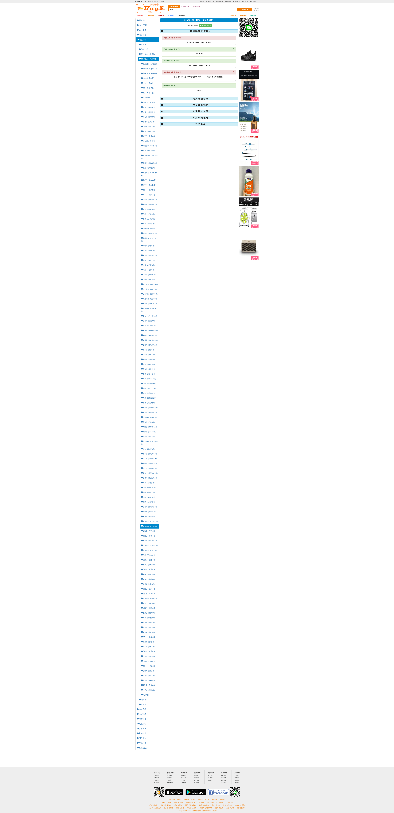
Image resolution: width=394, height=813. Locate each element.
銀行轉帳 (210, 778)
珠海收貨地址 (205, 25)
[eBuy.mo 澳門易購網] (150, 9)
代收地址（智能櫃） (149, 59)
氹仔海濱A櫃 (148, 93)
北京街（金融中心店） (155, 808)
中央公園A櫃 (148, 83)
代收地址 (183, 780)
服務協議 (237, 778)
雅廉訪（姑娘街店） (204, 805)
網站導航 (140, 15)
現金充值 (210, 780)
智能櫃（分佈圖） (150, 64)
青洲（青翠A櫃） (150, 531)
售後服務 (223, 775)
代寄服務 (142, 719)
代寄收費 (196, 778)
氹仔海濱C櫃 (148, 88)
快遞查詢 (196, 782)
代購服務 (142, 35)
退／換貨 (196, 780)
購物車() (219, 1)
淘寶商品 (151, 15)
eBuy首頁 (200, 1)
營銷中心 (179, 799)
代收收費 (183, 778)
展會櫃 (146, 695)
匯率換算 (253, 15)
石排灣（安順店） (169, 808)
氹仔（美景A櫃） (150, 651)
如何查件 (144, 700)
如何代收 (144, 49)
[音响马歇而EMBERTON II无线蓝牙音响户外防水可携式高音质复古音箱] (249, 245)
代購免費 (169, 775)
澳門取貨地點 (192, 25)
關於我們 (142, 20)
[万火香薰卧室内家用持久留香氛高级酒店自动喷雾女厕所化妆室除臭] (249, 118)
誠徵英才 (193, 799)
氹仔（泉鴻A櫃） (150, 136)
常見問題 (142, 743)
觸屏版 (162, 1)
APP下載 (143, 25)
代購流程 (169, 780)
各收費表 (142, 729)
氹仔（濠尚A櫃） (150, 195)
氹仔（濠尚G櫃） (150, 180)
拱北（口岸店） (230, 808)
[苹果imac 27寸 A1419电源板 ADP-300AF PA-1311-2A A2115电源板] (249, 149)
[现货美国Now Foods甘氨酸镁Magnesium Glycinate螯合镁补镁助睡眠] (249, 181)
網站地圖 (215, 799)
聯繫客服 (186, 799)
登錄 (148, 1)
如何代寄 (196, 775)
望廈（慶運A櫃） (150, 560)
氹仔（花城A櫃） (150, 666)
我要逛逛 (209, 1)
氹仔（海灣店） (216, 805)
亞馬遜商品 (181, 15)
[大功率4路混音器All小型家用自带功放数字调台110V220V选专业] (249, 86)
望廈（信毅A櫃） (150, 536)
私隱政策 (237, 780)
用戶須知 (142, 738)
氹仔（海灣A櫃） (150, 569)
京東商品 (171, 15)
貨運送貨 (223, 780)
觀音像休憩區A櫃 (150, 73)
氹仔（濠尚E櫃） (150, 190)
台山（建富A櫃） (150, 594)
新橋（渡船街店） (228, 805)
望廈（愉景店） (180, 808)
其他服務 (142, 733)
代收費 (144, 704)
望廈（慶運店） (178, 805)
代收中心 (144, 44)
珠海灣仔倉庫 (241, 808)
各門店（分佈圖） (154, 805)
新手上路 (142, 30)
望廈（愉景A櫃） (150, 589)
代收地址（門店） (148, 54)
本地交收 (142, 709)
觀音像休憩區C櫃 (150, 69)
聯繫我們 (207, 799)
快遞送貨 (223, 778)
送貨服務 (142, 714)
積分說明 (256, 10)
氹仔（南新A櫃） (150, 637)
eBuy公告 (143, 748)
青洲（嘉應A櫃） (150, 685)
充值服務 (142, 724)
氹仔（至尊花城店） (166, 805)
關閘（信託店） (219, 808)
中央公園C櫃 (148, 78)
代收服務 (142, 40)
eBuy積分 (170, 782)
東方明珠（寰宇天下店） (206, 808)
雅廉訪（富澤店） (240, 805)
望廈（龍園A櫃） (150, 608)
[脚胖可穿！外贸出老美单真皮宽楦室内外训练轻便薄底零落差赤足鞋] (249, 54)
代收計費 (233, 15)
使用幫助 (253, 1)
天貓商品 (161, 15)
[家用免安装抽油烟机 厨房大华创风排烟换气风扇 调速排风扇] (249, 213)
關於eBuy (172, 799)
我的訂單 (228, 1)
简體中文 (245, 1)
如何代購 (256, 8)
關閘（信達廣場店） (191, 805)
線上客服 (236, 1)
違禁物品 (237, 782)
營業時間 (200, 799)
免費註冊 (155, 1)
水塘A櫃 (146, 98)
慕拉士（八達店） (192, 808)
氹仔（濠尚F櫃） (150, 185)
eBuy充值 (243, 15)
